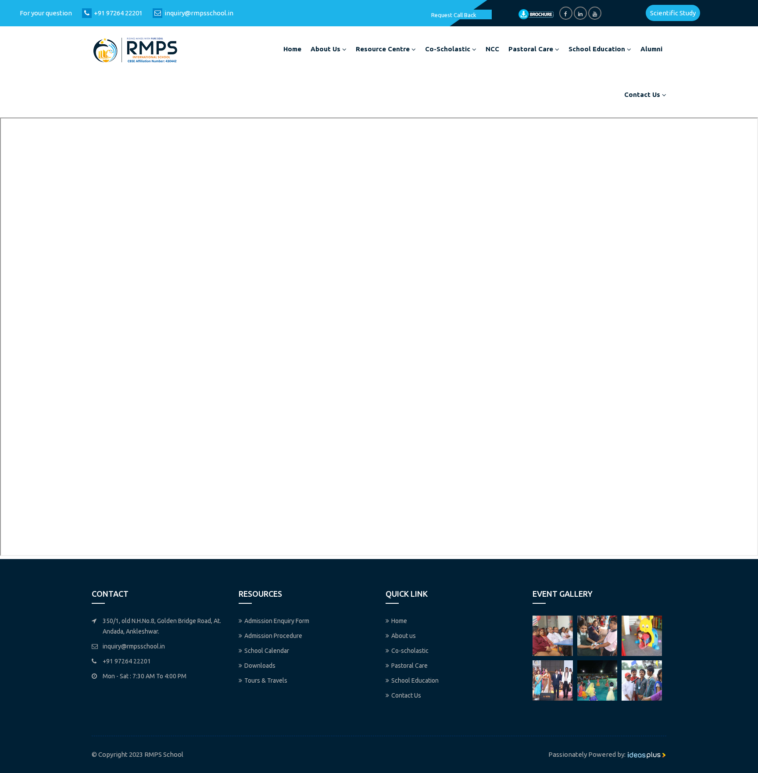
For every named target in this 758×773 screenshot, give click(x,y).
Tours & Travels (265, 680)
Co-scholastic (448, 49)
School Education (597, 49)
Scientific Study (673, 13)
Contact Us (643, 94)
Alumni (651, 49)
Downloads (259, 665)
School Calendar (266, 650)
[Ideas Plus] (646, 754)
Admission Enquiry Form (276, 620)
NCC (492, 49)
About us (326, 49)
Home (292, 49)
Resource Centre (383, 49)
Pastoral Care (531, 49)
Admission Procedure (273, 635)
